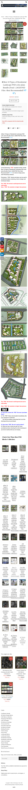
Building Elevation (5, 729)
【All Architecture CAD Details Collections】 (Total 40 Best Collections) (22, 549)
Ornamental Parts (5, 724)
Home (2, 16)
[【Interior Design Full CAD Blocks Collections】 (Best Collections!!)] (21, 662)
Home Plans (4, 732)
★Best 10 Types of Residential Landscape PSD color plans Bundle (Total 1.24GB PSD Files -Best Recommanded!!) (15, 522)
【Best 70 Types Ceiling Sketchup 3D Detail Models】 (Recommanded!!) (15, 572)
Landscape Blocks (5, 734)
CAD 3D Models (5, 720)
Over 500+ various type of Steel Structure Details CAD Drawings (5, 572)
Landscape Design (5, 736)
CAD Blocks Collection (6, 717)
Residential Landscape (6, 739)
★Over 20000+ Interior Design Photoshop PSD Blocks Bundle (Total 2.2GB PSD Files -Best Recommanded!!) (23, 463)
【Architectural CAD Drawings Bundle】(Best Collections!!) (14, 464)
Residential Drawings (6, 737)
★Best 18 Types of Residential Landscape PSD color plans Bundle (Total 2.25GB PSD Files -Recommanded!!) (6, 493)
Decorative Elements (6, 725)
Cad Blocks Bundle (5, 713)
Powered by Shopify (19, 784)
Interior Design (4, 730)
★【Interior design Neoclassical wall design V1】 (23, 640)
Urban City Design (5, 741)
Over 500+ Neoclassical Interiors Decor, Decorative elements (23, 572)
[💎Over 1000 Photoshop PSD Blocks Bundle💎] (7, 688)
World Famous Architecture (7, 748)
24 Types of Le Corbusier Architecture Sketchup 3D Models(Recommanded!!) (8, 593)
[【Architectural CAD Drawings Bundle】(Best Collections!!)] (7, 662)
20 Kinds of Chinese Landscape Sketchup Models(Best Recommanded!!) (6, 549)
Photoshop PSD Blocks (6, 718)
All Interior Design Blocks (7, 715)
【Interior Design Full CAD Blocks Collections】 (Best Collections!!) (14, 549)
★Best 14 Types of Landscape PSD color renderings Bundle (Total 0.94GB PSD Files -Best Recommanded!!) (6, 522)
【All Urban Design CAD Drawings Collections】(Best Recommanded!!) (23, 616)
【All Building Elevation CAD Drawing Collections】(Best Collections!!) (5, 616)
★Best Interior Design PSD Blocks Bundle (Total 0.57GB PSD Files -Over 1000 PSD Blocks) (14, 493)
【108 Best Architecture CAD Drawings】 (22, 493)
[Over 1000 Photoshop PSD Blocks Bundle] (5, 448)
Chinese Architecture (6, 744)
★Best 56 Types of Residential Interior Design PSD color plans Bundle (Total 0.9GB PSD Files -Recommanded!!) (23, 522)
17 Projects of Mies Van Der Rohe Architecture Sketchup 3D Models (23, 593)
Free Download (4, 746)
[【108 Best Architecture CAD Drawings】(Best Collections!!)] (22, 478)
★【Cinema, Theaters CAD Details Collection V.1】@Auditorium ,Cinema (14, 641)
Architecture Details (5, 727)
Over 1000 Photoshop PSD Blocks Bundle (5, 462)
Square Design (4, 743)
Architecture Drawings (6, 722)
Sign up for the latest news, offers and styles (11, 754)
